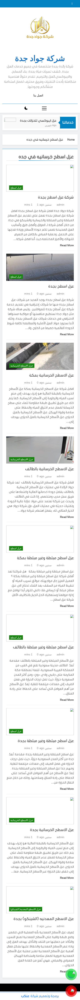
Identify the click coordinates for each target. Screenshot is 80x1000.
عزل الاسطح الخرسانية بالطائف (49, 469)
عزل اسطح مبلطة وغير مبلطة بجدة (46, 741)
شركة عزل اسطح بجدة (56, 197)
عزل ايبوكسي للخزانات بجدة (42, 120)
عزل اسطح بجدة (61, 286)
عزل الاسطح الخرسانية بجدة (52, 830)
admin (60, 204)
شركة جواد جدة (40, 58)
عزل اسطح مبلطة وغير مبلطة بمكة (45, 558)
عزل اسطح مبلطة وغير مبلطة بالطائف (43, 647)
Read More (67, 245)
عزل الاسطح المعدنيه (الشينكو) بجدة (44, 919)
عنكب (25, 996)
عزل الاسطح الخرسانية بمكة (51, 375)
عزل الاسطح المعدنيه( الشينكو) (25, 909)
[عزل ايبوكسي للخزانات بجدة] (13, 125)
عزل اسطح (16, 187)
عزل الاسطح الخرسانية (21, 365)
